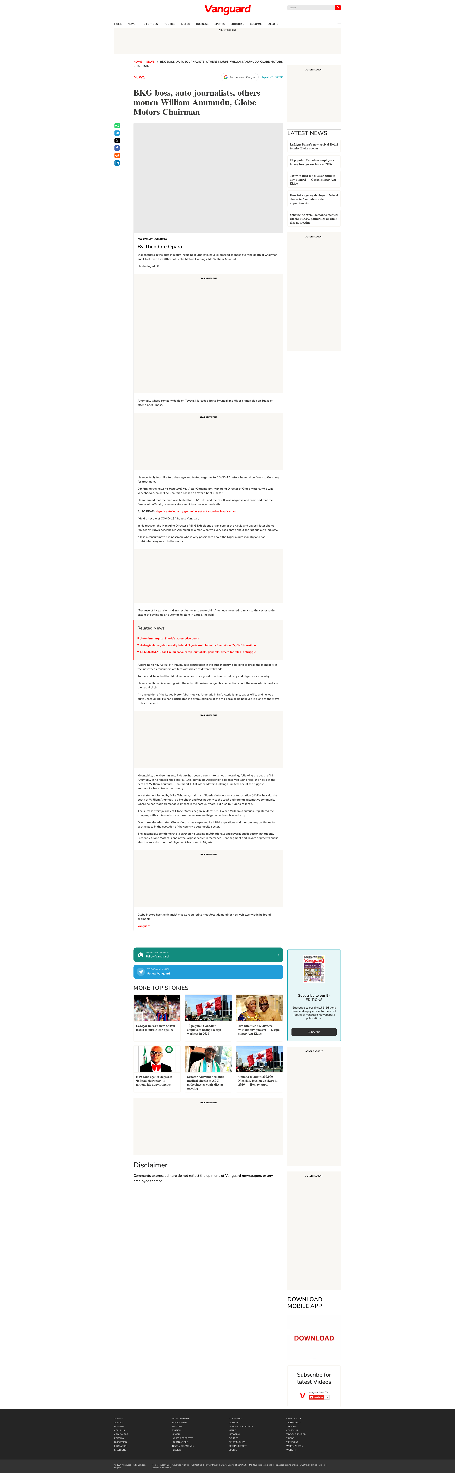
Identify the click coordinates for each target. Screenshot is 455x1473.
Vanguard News (227, 10)
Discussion (120, 1442)
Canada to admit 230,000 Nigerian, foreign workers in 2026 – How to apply (257, 1080)
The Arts (291, 1426)
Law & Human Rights (241, 1426)
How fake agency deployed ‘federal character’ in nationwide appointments (314, 198)
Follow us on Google (242, 77)
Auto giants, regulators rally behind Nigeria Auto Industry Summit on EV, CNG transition (198, 645)
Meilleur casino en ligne (260, 1464)
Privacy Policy (211, 1464)
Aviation (119, 1422)
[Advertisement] (208, 334)
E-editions (151, 24)
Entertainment (180, 1418)
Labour (233, 1422)
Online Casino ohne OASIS (234, 1464)
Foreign (176, 1430)
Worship (291, 1450)
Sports (220, 24)
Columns (256, 24)
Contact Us (196, 1464)
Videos (290, 1438)
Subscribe (314, 1032)
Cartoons (292, 1430)
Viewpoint (292, 1442)
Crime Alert (121, 1434)
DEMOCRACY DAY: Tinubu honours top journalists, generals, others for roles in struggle (198, 652)
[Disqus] (208, 1238)
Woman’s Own (294, 1446)
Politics (169, 24)
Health (176, 1434)
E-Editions (120, 1450)
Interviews (235, 1418)
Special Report (238, 1446)
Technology (293, 1422)
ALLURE (273, 24)
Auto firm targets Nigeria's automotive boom (169, 638)
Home (118, 24)
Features (177, 1426)
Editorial (237, 24)
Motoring (234, 1434)
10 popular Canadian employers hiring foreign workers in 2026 (312, 161)
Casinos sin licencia (161, 1467)
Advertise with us (180, 1464)
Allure (118, 1418)
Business (202, 24)
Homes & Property (182, 1438)
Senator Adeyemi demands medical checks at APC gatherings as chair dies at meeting (314, 218)
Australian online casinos (312, 1464)
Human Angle (180, 1442)
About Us (164, 1464)
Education (120, 1446)
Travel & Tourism (296, 1434)
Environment (179, 1422)
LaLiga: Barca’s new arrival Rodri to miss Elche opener (314, 146)
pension (176, 1450)
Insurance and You (183, 1446)
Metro (185, 24)
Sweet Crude (293, 1418)
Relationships (237, 1442)
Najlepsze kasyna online (286, 1464)
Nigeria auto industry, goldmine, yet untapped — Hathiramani (196, 511)
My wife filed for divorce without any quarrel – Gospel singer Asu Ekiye (313, 179)
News (131, 24)
